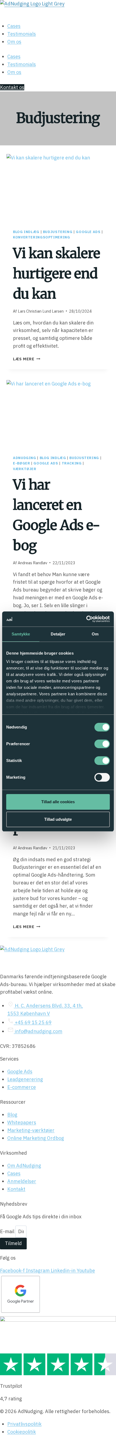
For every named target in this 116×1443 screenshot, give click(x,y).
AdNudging (24, 458)
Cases (14, 26)
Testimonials (21, 34)
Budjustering (58, 232)
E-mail (7, 1231)
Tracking (72, 463)
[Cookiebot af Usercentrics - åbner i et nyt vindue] (86, 619)
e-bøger (21, 463)
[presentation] (58, 188)
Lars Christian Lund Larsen (41, 311)
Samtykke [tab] (21, 634)
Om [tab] (95, 634)
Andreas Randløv (32, 562)
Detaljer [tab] (58, 634)
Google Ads (88, 232)
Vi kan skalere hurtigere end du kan (56, 273)
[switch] (102, 744)
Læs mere (26, 358)
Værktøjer (24, 469)
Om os (14, 42)
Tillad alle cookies (58, 801)
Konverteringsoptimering (41, 237)
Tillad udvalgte (58, 819)
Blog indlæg (26, 232)
